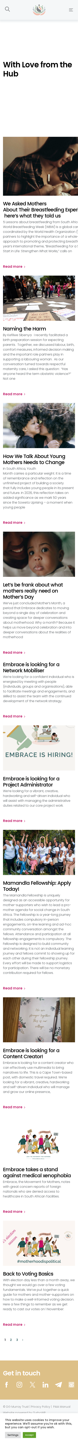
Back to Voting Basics (28, 1274)
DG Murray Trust (17, 1407)
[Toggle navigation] (61, 9)
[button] (7, 9)
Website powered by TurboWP (24, 1413)
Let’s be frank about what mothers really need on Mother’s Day (33, 591)
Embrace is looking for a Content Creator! (31, 1054)
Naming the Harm (25, 329)
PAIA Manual (61, 1407)
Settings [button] (12, 1435)
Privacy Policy (40, 1407)
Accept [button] (29, 1435)
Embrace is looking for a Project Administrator (31, 782)
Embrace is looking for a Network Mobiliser (31, 668)
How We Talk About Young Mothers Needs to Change (34, 459)
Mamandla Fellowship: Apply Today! (37, 886)
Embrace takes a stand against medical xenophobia (37, 1173)
